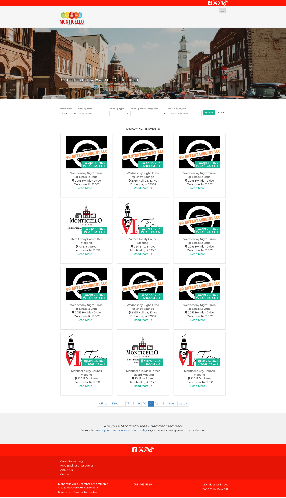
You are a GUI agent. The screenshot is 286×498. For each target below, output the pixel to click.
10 (144, 403)
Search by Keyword (178, 108)
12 (156, 403)
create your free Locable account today (121, 430)
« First (103, 403)
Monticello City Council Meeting (143, 241)
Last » (183, 403)
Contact (65, 474)
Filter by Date (85, 108)
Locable (92, 492)
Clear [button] (221, 112)
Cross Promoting (71, 461)
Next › (172, 403)
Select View (66, 108)
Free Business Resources (77, 465)
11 (151, 403)
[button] (222, 10)
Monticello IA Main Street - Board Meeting (143, 372)
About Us (66, 470)
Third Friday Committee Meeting (86, 241)
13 (163, 403)
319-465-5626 (143, 484)
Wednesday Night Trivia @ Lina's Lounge (86, 175)
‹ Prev (114, 403)
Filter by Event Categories (144, 108)
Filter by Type (116, 108)
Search (209, 112)
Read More (85, 188)
